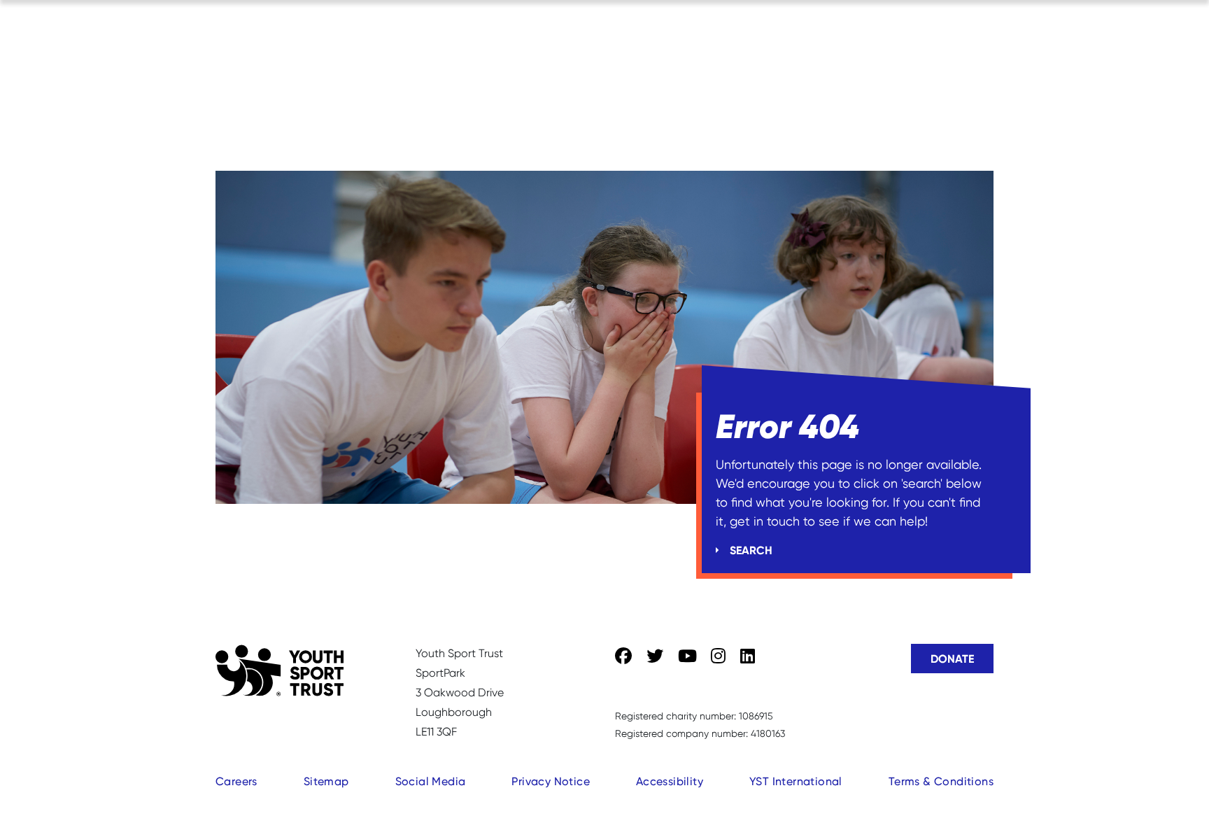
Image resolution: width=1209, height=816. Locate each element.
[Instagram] (718, 656)
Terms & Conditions (941, 781)
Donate (952, 659)
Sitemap (326, 781)
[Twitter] (654, 656)
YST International (795, 781)
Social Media (430, 781)
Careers (236, 781)
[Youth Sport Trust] (279, 670)
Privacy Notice (550, 781)
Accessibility (669, 781)
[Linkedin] (747, 656)
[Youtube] (687, 656)
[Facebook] (623, 656)
